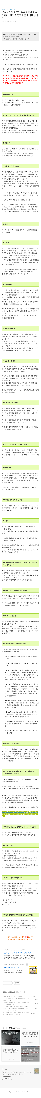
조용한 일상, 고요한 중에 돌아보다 (11, 996)
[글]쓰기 (5, 992)
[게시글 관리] (10, 983)
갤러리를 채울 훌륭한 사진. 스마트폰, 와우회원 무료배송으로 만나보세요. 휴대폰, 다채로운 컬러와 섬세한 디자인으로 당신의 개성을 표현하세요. (20, 957)
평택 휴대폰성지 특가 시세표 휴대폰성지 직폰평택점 (14, 967)
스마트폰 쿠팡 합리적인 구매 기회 (17, 953)
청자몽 (4, 1069)
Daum (20, 1092)
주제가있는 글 (11, 992)
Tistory (30, 1092)
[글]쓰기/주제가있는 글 (8, 10)
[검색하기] (38, 2)
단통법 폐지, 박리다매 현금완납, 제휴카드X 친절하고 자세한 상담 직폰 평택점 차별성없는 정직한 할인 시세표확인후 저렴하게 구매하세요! (14, 971)
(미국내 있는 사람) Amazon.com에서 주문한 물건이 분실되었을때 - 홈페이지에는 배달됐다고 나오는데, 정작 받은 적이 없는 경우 (16, 1008)
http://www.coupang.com (12, 950)
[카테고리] (2, 2)
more (38, 1028)
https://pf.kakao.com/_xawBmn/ (14, 964)
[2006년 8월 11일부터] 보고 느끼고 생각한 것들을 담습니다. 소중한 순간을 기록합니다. (16, 1073)
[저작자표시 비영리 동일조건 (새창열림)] (24, 983)
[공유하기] (8, 983)
